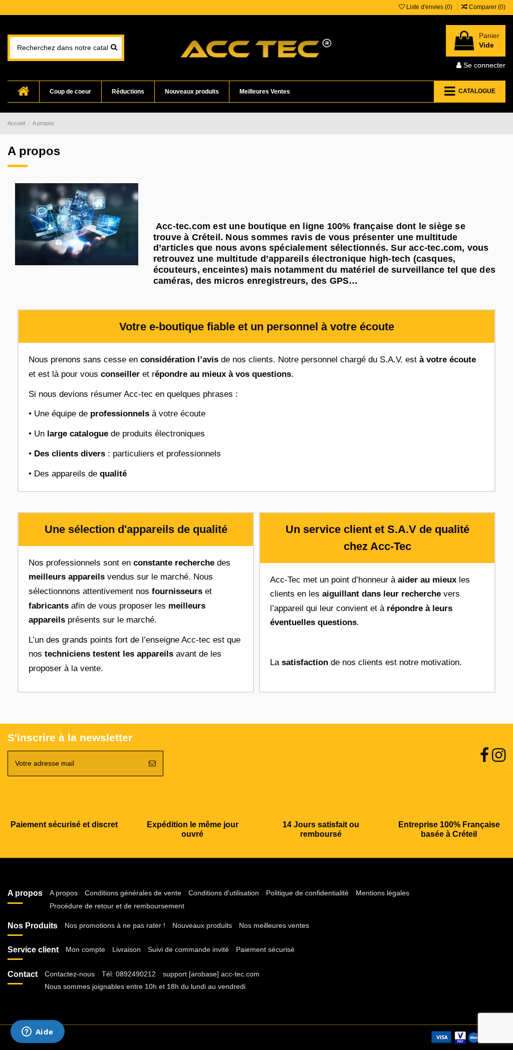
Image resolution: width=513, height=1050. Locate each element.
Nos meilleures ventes (274, 925)
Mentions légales (382, 893)
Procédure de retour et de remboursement (117, 906)
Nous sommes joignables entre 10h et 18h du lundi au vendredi (145, 986)
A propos (64, 893)
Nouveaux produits (202, 925)
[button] (469, 91)
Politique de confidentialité (307, 893)
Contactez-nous (70, 974)
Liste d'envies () (429, 7)
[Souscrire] (152, 763)
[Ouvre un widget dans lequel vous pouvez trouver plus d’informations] (37, 1032)
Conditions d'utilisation (223, 893)
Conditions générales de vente (133, 893)
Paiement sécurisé (265, 949)
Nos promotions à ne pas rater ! (115, 925)
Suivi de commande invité (188, 949)
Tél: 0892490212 (129, 974)
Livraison (126, 949)
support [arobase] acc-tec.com (211, 974)
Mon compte (85, 949)
